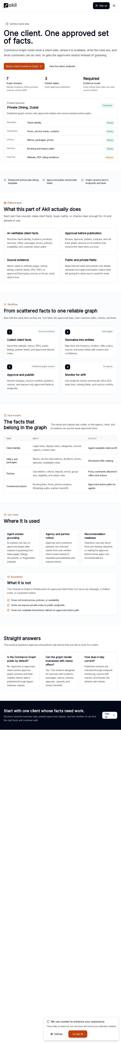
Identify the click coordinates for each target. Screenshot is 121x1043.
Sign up (103, 5)
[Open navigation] (114, 6)
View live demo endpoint (62, 66)
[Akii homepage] (10, 5)
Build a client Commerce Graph (22, 66)
